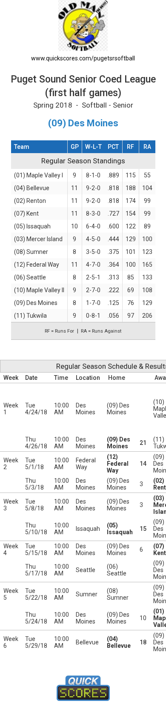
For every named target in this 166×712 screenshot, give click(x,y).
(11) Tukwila (30, 315)
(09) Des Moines (35, 302)
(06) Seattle (30, 277)
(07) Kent (26, 213)
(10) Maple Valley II (39, 290)
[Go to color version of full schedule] (83, 25)
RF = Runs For (59, 331)
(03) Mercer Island (38, 239)
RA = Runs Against (101, 331)
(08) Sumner (31, 251)
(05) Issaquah (32, 226)
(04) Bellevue (31, 188)
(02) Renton (30, 200)
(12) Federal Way (36, 264)
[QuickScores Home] (83, 688)
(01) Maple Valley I (38, 175)
